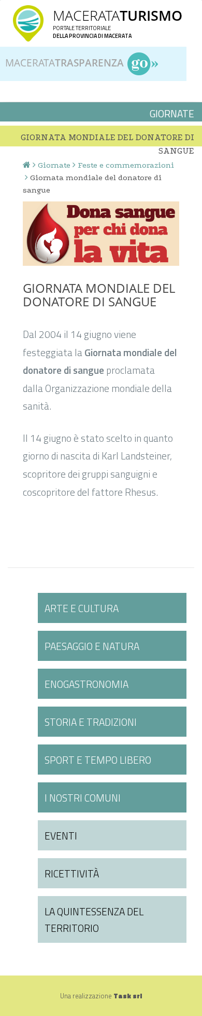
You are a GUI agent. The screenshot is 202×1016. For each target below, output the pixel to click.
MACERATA (117, 15)
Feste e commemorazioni (126, 165)
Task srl (127, 996)
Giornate (54, 165)
